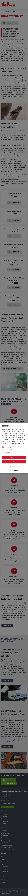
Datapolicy (16, 470)
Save (14, 462)
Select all (14, 457)
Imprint (10, 470)
